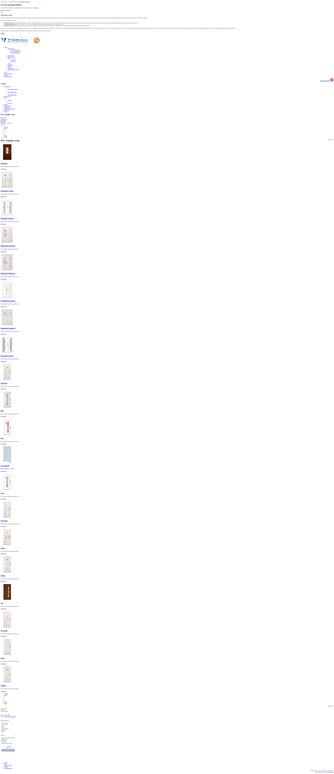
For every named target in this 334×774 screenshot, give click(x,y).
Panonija (4, 163)
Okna (5, 97)
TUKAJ (36, 8)
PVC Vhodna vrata (12, 92)
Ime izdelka (3, 120)
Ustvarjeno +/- (4, 119)
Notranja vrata (7, 96)
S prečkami (5, 466)
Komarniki (6, 107)
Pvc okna (10, 103)
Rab (2, 411)
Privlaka (4, 383)
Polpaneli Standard (8, 328)
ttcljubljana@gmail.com (24, 1)
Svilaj (3, 576)
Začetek (6, 127)
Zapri (2, 33)
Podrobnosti (3, 169)
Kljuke (5, 111)
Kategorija (3, 121)
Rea (2, 438)
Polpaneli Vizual (7, 356)
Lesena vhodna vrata (12, 89)
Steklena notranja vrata (9, 108)
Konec (5, 137)
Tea (2, 603)
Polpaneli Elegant (7, 218)
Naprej (5, 135)
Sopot (3, 548)
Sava (2, 493)
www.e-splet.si (330, 772)
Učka (3, 658)
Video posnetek (325, 81)
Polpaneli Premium (8, 301)
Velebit (3, 686)
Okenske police (7, 106)
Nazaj (5, 128)
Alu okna (10, 100)
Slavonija (4, 521)
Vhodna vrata (7, 86)
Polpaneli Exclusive (8, 246)
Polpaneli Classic (7, 191)
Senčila (6, 104)
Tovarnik (4, 631)
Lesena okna (7, 110)
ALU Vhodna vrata (12, 94)
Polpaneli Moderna (8, 273)
